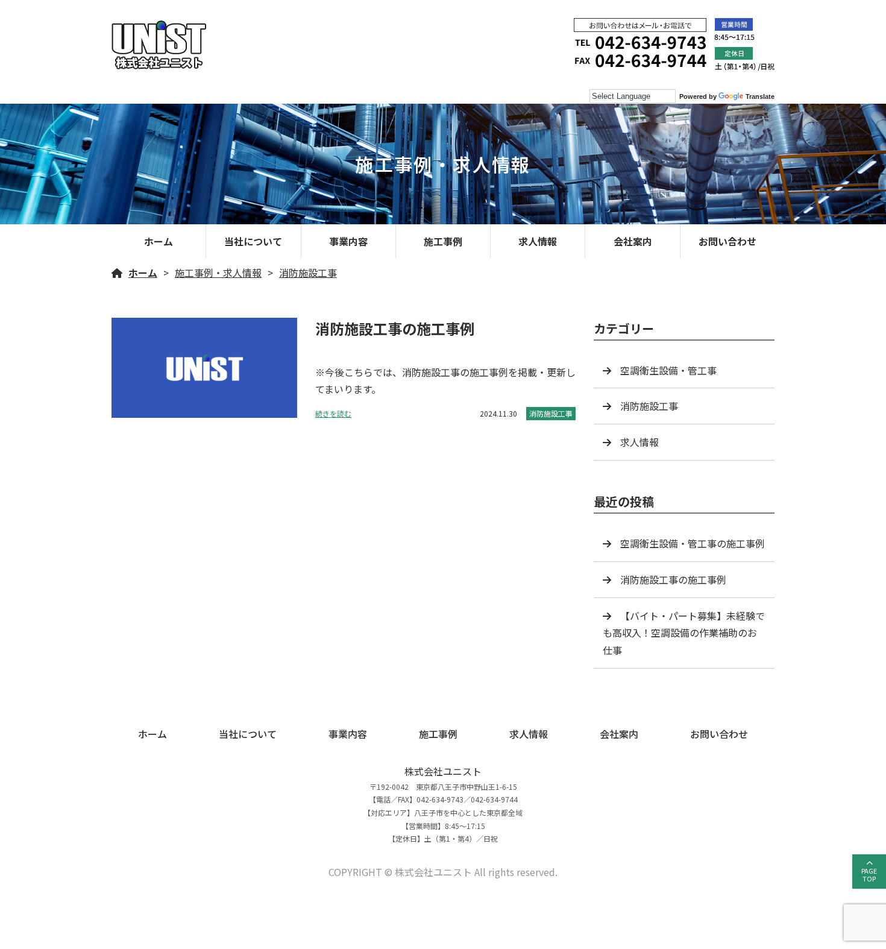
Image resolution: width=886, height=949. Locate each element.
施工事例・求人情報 (218, 272)
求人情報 (537, 241)
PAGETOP (869, 874)
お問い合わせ (727, 241)
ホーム (158, 241)
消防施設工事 (308, 272)
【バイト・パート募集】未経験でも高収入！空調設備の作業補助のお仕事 (684, 633)
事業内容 (348, 241)
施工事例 (443, 241)
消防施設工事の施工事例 (673, 579)
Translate (760, 96)
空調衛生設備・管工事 (668, 370)
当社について (253, 241)
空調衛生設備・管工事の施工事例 (692, 543)
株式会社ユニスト (443, 771)
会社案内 (633, 241)
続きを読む (333, 413)
